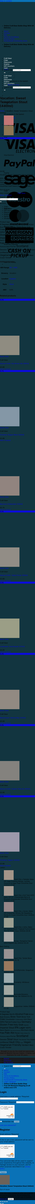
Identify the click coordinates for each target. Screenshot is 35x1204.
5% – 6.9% (13, 268)
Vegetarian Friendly (10, 255)
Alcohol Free (21, 224)
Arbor (31, 224)
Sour (10, 249)
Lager (22, 237)
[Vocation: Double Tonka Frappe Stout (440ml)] (9, 135)
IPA (17, 237)
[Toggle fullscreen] (3, 1201)
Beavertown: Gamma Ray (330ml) (13, 718)
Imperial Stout (7, 237)
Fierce (8, 232)
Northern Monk (27, 240)
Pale (2, 243)
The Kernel (22, 250)
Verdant (25, 255)
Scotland (22, 246)
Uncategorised (9, 218)
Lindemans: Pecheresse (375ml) (12, 646)
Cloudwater (10, 229)
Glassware (8, 62)
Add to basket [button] (5, 369)
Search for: (8, 70)
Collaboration (19, 229)
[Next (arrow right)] (3, 1203)
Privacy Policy (9, 39)
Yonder (8, 257)
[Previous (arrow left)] (1, 1203)
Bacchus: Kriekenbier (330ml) (11, 504)
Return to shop (13, 85)
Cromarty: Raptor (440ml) (10, 860)
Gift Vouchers (9, 66)
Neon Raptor (5, 240)
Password (8, 1102)
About (6, 31)
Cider (6, 60)
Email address (9, 1134)
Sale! (6, 68)
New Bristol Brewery (15, 240)
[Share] (5, 1201)
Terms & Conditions (11, 37)
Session (3, 250)
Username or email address (14, 1096)
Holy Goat (18, 235)
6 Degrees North (7, 224)
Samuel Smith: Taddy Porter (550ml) (14, 575)
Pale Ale (9, 242)
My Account (8, 1062)
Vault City (14, 252)
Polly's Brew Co (25, 243)
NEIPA (28, 238)
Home (2, 111)
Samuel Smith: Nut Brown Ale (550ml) (14, 363)
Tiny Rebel (31, 250)
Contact (7, 33)
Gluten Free (6, 234)
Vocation (8, 195)
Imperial (26, 235)
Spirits (6, 216)
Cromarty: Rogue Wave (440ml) (12, 435)
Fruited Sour (16, 232)
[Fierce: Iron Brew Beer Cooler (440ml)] (9, 125)
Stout (2, 195)
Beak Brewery (5, 227)
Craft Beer (8, 58)
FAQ (5, 35)
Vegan (21, 252)
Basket (6, 1059)
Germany (26, 232)
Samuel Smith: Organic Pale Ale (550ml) (15, 789)
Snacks (6, 64)
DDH (25, 229)
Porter (13, 246)
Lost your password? (8, 1125)
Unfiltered (4, 252)
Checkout (7, 1061)
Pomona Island (5, 246)
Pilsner (17, 243)
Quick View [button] (4, 356)
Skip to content (6, 1)
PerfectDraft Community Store (15, 41)
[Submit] (4, 72)
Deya (30, 229)
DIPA (2, 232)
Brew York (26, 227)
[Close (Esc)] (7, 1201)
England (13, 279)
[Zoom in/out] (1, 1201)
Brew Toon (15, 227)
